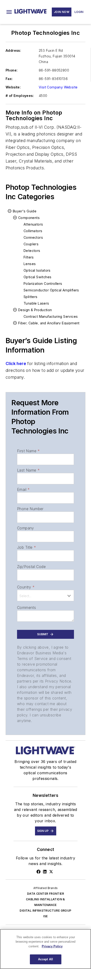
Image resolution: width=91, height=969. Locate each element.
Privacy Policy (52, 946)
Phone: (12, 70)
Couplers (31, 244)
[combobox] (45, 595)
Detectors (32, 251)
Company (25, 528)
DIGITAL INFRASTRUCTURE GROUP (45, 910)
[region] (45, 949)
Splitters (31, 297)
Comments (26, 607)
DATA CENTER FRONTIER (45, 893)
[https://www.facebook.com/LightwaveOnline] (38, 871)
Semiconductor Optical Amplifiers (51, 290)
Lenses (30, 264)
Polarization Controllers (43, 284)
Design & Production (35, 310)
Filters (29, 257)
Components (29, 218)
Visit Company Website (58, 87)
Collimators (33, 231)
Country (26, 587)
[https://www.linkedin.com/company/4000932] (44, 871)
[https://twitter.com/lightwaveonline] (51, 871)
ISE (45, 916)
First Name (28, 451)
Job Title (26, 547)
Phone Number (30, 508)
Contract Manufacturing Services (51, 316)
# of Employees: (20, 96)
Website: (13, 87)
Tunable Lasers (36, 303)
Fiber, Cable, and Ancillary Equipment (49, 323)
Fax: (9, 79)
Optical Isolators (37, 270)
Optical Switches (37, 277)
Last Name (28, 470)
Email (23, 489)
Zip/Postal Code (31, 566)
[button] (9, 12)
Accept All (45, 959)
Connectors (33, 237)
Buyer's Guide (24, 211)
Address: (13, 50)
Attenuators (33, 224)
